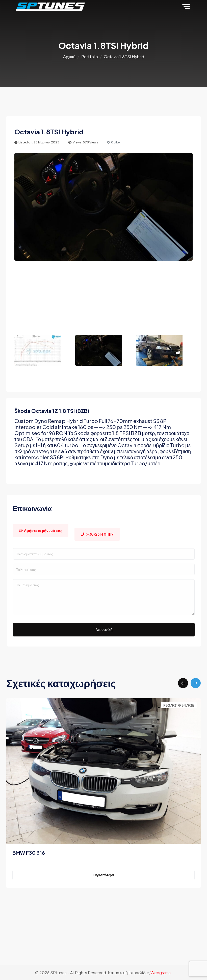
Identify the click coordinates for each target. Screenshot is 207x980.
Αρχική (69, 56)
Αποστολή (103, 629)
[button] (183, 683)
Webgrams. (161, 972)
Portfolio (89, 56)
